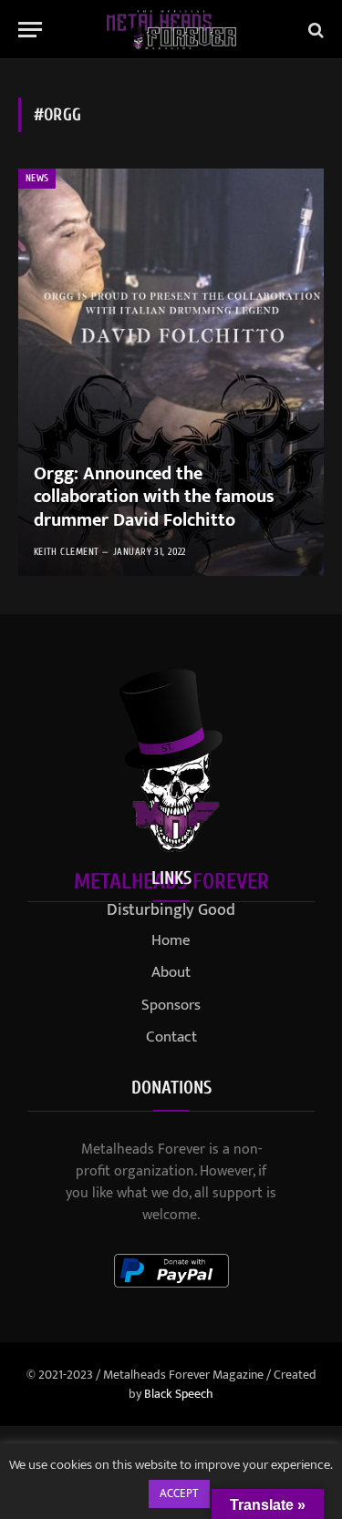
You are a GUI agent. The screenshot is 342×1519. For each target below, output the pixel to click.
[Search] (314, 29)
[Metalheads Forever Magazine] (171, 29)
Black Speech (178, 1393)
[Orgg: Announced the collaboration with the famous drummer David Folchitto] (171, 372)
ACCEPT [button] (179, 1493)
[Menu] (30, 29)
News (37, 178)
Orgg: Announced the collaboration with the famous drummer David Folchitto (154, 497)
